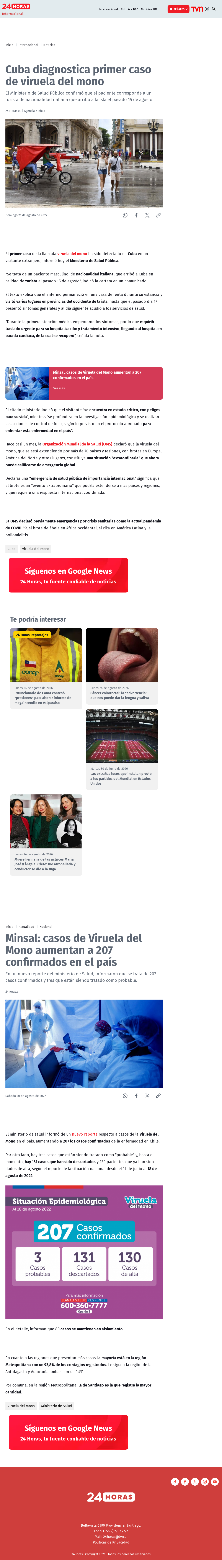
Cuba (12, 548)
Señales (179, 9)
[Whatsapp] (125, 215)
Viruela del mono (35, 548)
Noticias (49, 44)
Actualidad (26, 926)
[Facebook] (136, 215)
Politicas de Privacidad (111, 1542)
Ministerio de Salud (56, 1405)
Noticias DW (149, 9)
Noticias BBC (129, 9)
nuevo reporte (84, 1134)
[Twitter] (147, 215)
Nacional (45, 926)
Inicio (9, 44)
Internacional (108, 9)
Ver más (59, 388)
